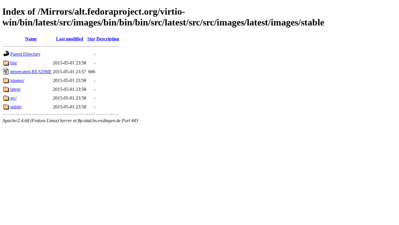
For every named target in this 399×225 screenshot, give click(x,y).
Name (31, 38)
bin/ (13, 62)
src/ (13, 98)
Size (91, 38)
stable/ (16, 106)
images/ (17, 80)
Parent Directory (25, 54)
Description (107, 38)
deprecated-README (31, 71)
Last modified (69, 38)
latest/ (15, 89)
